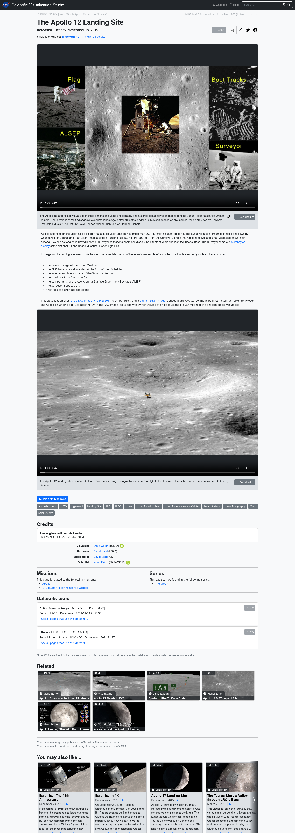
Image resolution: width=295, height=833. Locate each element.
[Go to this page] (64, 685)
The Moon (161, 583)
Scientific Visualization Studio (38, 5)
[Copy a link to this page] (241, 30)
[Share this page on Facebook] (255, 30)
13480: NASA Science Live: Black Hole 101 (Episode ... (216, 14)
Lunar (129, 506)
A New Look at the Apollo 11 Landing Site (117, 729)
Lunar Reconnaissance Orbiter (182, 506)
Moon (253, 506)
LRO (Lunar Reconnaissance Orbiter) (65, 588)
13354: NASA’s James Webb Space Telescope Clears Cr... (75, 14)
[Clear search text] (282, 4)
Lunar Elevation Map (148, 506)
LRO (108, 506)
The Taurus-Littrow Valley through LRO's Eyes (227, 797)
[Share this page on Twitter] (248, 30)
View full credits (95, 36)
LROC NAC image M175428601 (89, 300)
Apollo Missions (47, 506)
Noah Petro (101, 562)
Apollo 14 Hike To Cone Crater (167, 698)
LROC (118, 506)
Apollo (46, 583)
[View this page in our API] (232, 30)
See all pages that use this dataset (63, 619)
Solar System (45, 512)
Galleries (221, 5)
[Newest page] (256, 14)
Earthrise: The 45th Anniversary (54, 797)
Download (245, 216)
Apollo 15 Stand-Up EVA (109, 698)
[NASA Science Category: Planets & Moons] (67, 804)
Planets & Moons (54, 499)
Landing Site (94, 506)
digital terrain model (153, 300)
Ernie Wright (70, 36)
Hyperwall (77, 506)
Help (235, 5)
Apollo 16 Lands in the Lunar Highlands (64, 698)
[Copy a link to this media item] (228, 217)
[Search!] (289, 4)
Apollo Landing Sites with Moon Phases (64, 729)
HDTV (64, 506)
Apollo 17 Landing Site (169, 795)
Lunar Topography (234, 506)
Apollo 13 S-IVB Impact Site (220, 698)
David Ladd (100, 551)
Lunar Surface (212, 506)
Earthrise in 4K (107, 795)
